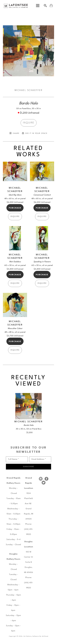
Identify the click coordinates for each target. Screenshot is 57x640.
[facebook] (46, 479)
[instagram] (41, 479)
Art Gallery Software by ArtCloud (36, 636)
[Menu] (37, 5)
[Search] (45, 5)
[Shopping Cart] (51, 5)
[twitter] (43, 483)
